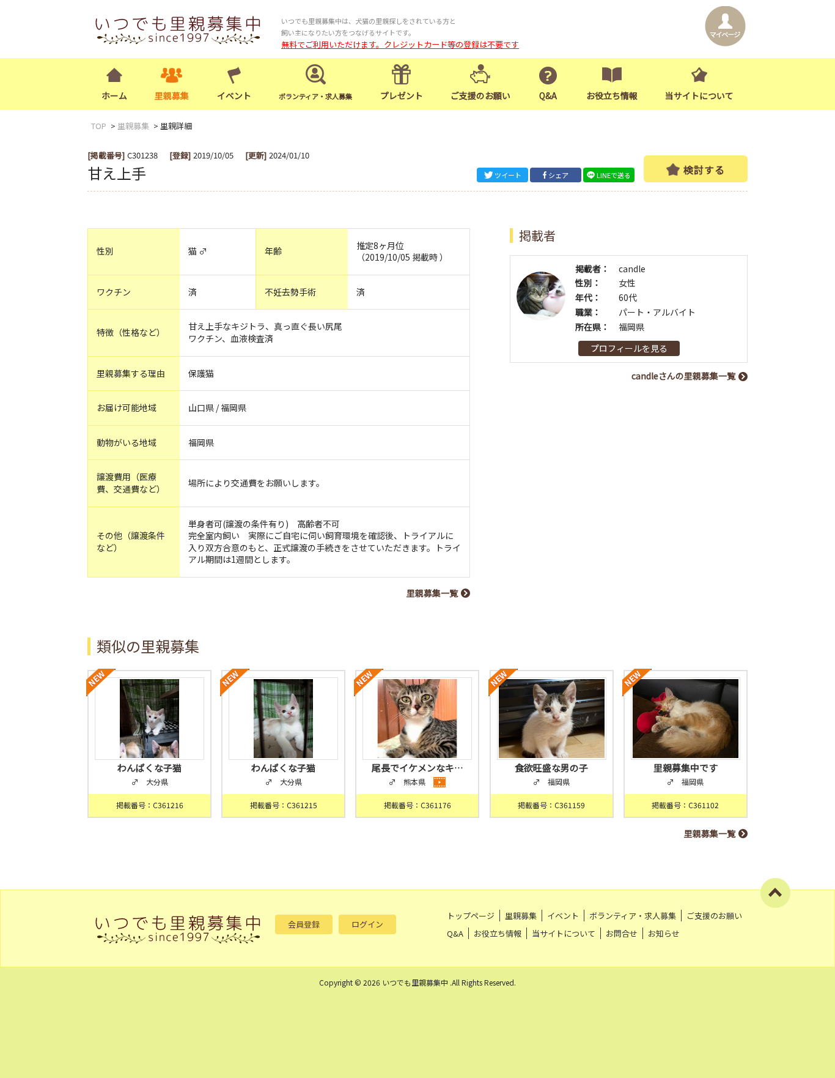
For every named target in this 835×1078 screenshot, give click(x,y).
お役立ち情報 (612, 95)
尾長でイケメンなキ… (417, 767)
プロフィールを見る (629, 348)
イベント (234, 95)
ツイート (508, 175)
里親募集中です (685, 767)
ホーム (114, 95)
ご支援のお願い (480, 95)
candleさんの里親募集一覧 (683, 376)
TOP (98, 126)
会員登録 (304, 924)
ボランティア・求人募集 (632, 915)
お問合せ (622, 933)
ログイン (367, 924)
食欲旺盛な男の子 (551, 767)
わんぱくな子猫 (149, 767)
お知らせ (664, 933)
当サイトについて (699, 95)
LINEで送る (614, 175)
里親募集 (172, 95)
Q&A (548, 95)
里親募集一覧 (432, 593)
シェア (558, 175)
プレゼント (401, 95)
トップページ (471, 915)
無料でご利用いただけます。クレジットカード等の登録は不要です (400, 44)
